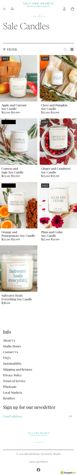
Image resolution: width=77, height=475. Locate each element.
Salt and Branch (32, 453)
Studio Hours (12, 346)
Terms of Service (14, 381)
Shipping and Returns (17, 369)
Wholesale (10, 387)
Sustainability (12, 364)
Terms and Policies (38, 461)
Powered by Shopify (51, 453)
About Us (9, 340)
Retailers (9, 398)
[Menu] (4, 9)
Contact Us (10, 352)
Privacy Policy (12, 375)
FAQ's (6, 358)
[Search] (12, 9)
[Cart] (72, 9)
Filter (12, 49)
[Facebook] (38, 470)
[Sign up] (70, 416)
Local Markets (12, 392)
